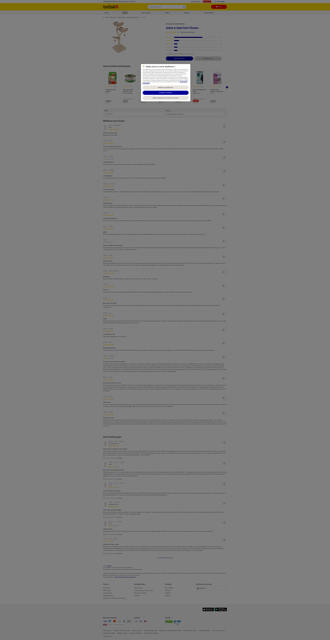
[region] (165, 82)
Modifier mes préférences (165, 87)
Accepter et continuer (165, 92)
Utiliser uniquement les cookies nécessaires (166, 98)
